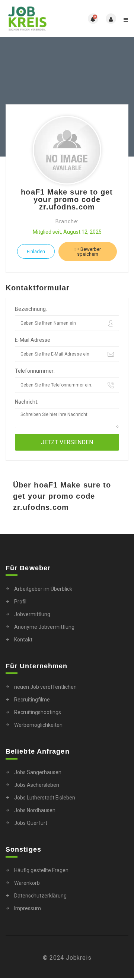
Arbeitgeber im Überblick (43, 589)
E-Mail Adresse (32, 340)
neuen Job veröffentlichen (45, 687)
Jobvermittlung (32, 614)
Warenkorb (27, 883)
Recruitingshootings (37, 712)
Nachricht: (26, 402)
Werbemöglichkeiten (38, 725)
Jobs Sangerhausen (37, 772)
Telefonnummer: (35, 371)
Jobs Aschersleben (36, 785)
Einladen (36, 251)
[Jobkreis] (36, 19)
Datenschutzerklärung (40, 896)
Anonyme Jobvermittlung (44, 627)
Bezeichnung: (31, 309)
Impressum (27, 908)
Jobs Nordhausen (34, 810)
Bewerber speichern (89, 251)
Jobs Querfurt (30, 823)
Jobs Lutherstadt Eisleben (44, 798)
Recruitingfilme (32, 700)
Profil (20, 602)
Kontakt (23, 640)
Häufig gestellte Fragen (41, 870)
